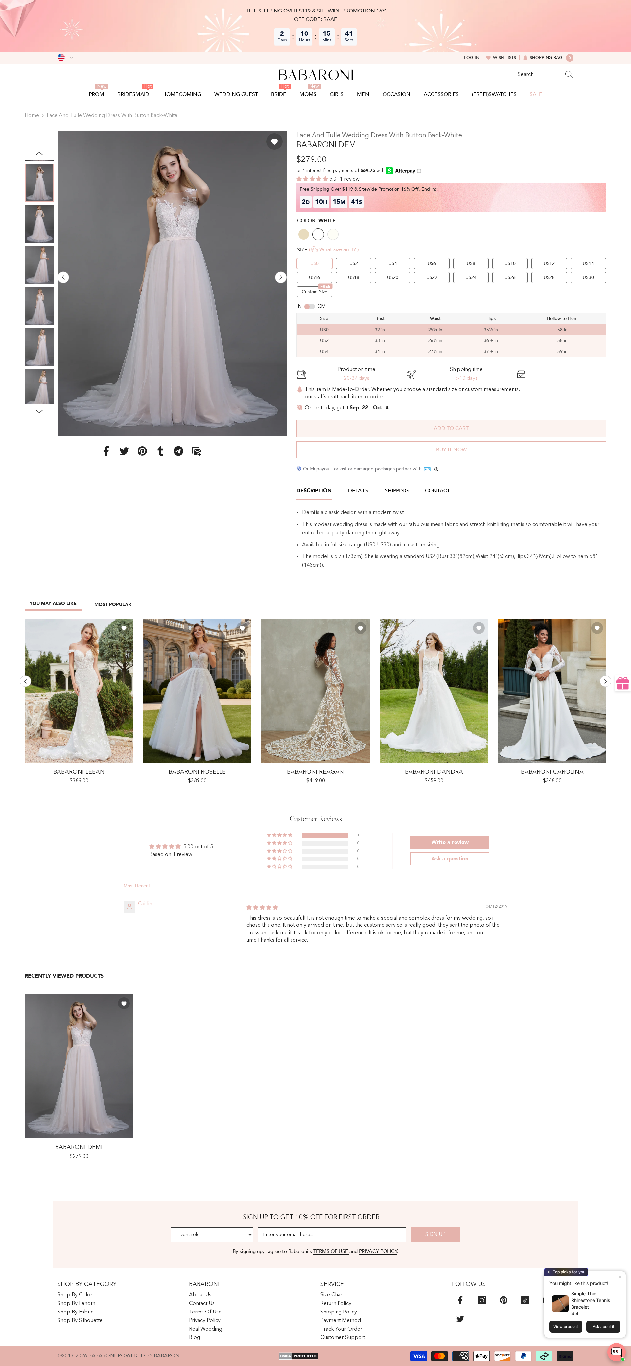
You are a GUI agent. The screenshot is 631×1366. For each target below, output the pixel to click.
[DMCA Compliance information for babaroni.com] (298, 1356)
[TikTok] (525, 1300)
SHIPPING (397, 490)
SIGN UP (435, 1234)
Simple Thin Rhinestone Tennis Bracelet (590, 1300)
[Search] (545, 74)
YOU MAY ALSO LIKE (53, 603)
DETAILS (358, 490)
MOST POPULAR (112, 604)
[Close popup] (620, 1277)
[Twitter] (124, 450)
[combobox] (539, 74)
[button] (63, 277)
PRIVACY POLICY (378, 1251)
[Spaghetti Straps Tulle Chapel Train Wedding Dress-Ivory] (434, 691)
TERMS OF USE (331, 1251)
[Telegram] (178, 450)
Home (32, 115)
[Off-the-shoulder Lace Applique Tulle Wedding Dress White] (197, 691)
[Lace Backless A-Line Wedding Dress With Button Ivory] (552, 691)
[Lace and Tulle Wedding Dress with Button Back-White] (79, 1066)
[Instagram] (482, 1300)
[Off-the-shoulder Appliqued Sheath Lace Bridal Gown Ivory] (79, 691)
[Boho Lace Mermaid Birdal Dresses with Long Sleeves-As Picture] (315, 691)
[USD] (65, 57)
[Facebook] (106, 450)
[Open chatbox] (616, 1352)
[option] (172, 283)
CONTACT (437, 490)
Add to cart (451, 428)
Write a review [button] (450, 842)
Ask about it (603, 1326)
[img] (262, 908)
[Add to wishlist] (274, 141)
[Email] (196, 450)
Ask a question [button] (450, 858)
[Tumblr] (160, 450)
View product (565, 1326)
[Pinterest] (142, 450)
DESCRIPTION (314, 490)
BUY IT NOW (451, 449)
